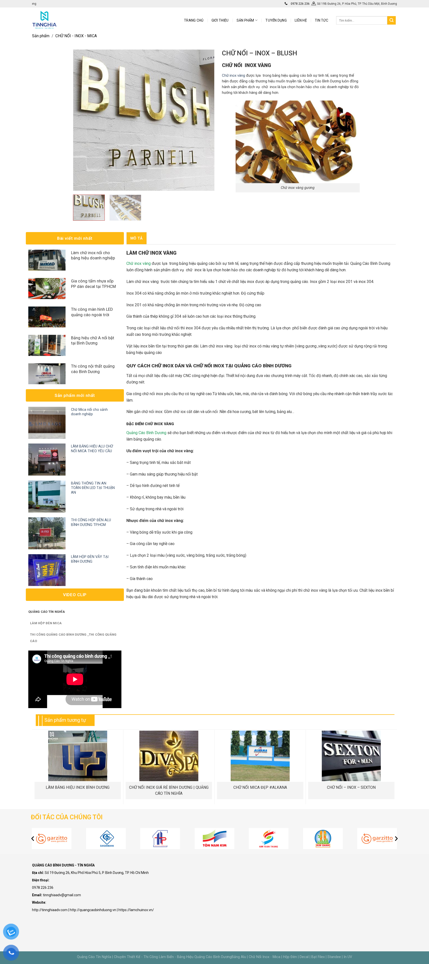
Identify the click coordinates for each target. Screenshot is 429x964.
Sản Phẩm (245, 20)
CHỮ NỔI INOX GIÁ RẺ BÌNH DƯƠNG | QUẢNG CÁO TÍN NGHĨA (169, 790)
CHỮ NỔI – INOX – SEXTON (351, 787)
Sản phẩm (40, 36)
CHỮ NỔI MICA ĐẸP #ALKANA (260, 787)
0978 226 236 (300, 3)
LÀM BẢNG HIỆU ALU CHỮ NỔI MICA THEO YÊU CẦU (92, 448)
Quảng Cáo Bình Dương (146, 432)
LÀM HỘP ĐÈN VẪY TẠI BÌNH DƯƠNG (89, 559)
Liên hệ (301, 20)
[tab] (136, 238)
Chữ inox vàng (233, 75)
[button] (33, 838)
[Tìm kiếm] (391, 20)
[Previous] (82, 120)
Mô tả (136, 238)
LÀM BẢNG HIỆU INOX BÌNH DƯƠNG (77, 787)
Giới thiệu (220, 20)
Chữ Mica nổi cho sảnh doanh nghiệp (89, 412)
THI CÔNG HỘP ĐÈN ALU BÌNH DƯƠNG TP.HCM (91, 522)
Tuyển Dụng (276, 20)
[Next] (205, 120)
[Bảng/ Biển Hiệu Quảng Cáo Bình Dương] (44, 19)
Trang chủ (194, 20)
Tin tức (321, 20)
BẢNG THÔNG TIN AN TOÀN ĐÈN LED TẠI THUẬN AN (93, 488)
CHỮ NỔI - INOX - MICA (76, 36)
